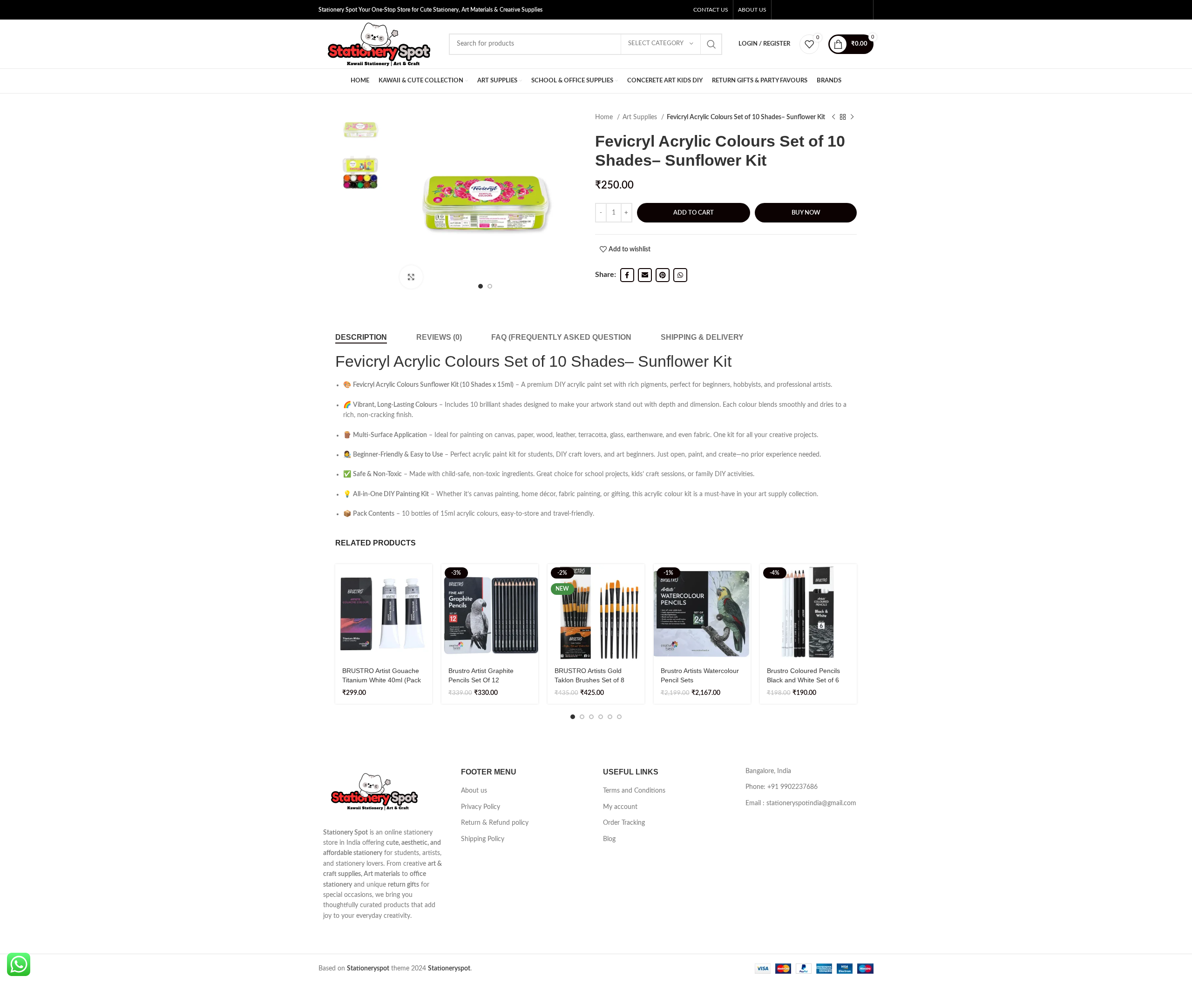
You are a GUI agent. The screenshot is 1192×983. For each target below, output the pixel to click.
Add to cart (693, 213)
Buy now (806, 213)
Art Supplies (641, 117)
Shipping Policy (482, 839)
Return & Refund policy (494, 823)
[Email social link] (645, 275)
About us (474, 791)
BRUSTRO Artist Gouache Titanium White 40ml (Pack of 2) (381, 680)
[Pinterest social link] (663, 275)
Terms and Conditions (634, 791)
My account (620, 807)
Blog (609, 839)
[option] (360, 130)
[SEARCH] (711, 44)
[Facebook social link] (627, 275)
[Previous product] (833, 117)
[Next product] (852, 117)
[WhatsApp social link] (680, 275)
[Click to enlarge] (411, 277)
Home (605, 117)
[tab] (361, 337)
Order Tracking (624, 823)
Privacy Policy (480, 807)
